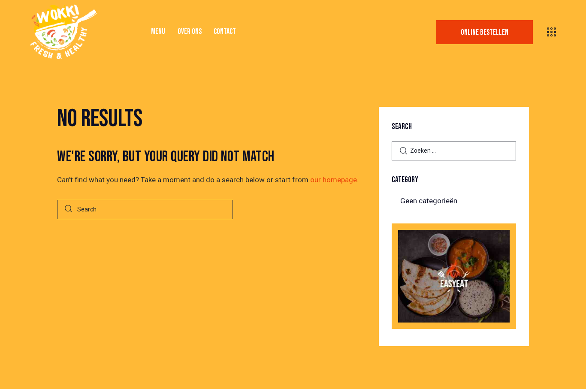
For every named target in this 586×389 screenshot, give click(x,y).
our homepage (333, 179)
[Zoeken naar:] (454, 150)
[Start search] (68, 209)
